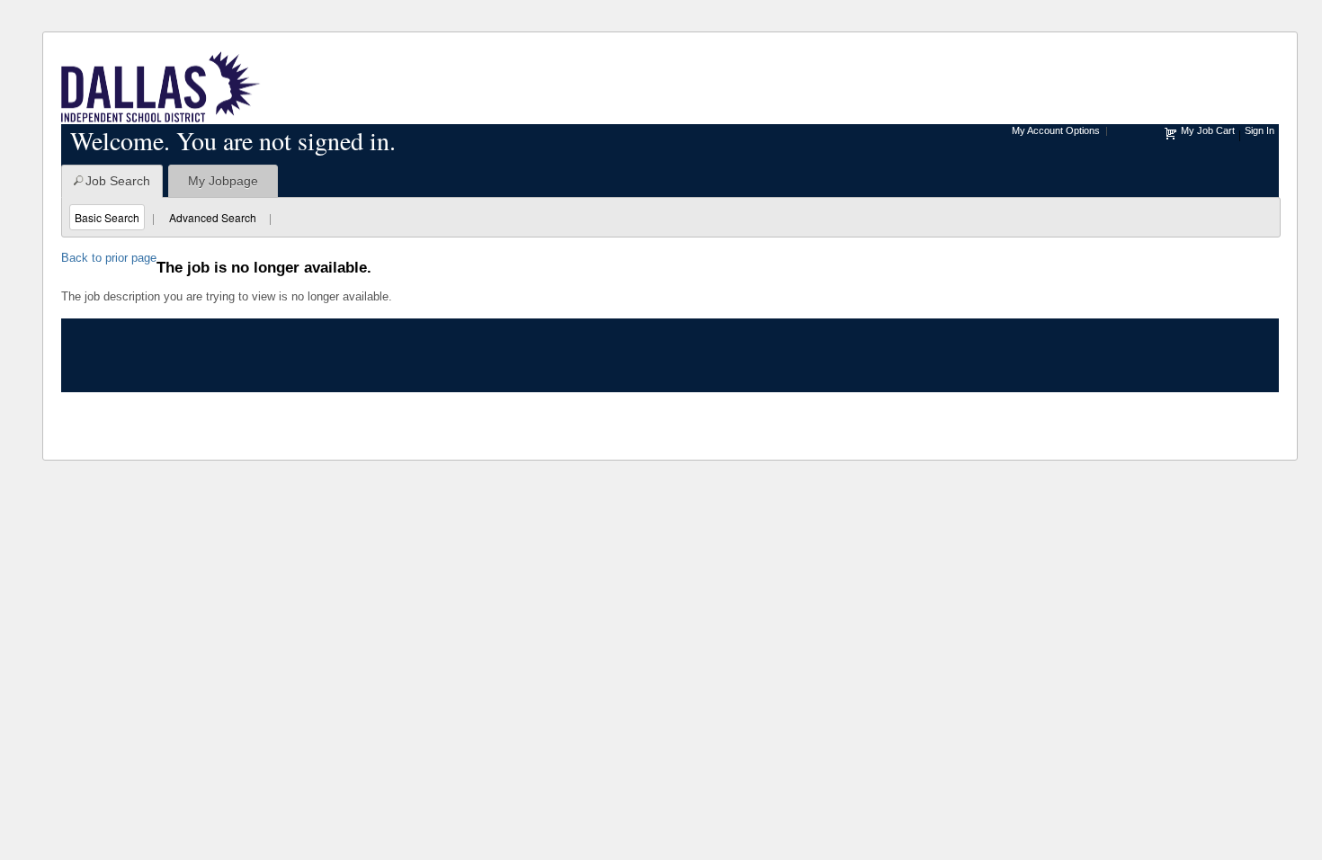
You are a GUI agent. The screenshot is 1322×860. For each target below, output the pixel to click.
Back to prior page (108, 257)
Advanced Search (212, 217)
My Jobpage (223, 181)
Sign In (1259, 130)
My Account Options (1056, 130)
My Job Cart (1208, 130)
